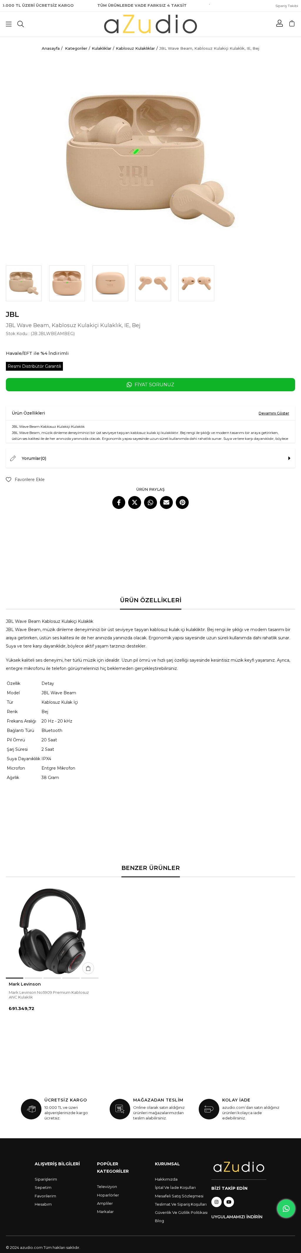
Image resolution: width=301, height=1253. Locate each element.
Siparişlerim (46, 1179)
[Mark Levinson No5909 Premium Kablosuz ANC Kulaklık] (52, 931)
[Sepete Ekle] (88, 968)
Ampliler (105, 1203)
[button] (14, 978)
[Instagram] (216, 1202)
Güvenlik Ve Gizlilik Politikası (181, 1212)
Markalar (105, 1211)
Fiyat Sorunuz (154, 384)
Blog (159, 1220)
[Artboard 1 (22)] (238, 1167)
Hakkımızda (166, 1179)
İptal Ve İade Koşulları (175, 1187)
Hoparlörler (108, 1195)
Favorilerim (45, 1196)
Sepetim (43, 1187)
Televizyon (107, 1186)
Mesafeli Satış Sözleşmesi (179, 1196)
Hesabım (43, 1204)
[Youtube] (229, 1202)
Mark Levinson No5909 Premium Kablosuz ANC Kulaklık (49, 994)
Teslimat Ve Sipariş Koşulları (181, 1204)
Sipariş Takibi (286, 6)
